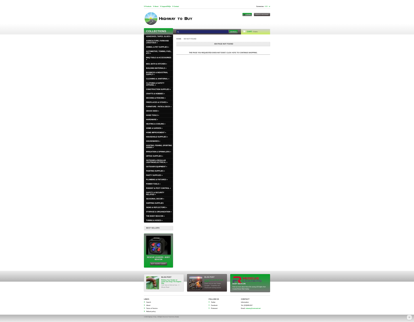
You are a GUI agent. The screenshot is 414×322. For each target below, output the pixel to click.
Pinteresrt (214, 308)
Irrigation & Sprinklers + (158, 152)
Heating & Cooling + (155, 124)
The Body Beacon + (155, 216)
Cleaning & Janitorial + (157, 79)
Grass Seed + (152, 111)
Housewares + (153, 141)
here (234, 53)
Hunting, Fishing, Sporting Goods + (159, 146)
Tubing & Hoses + (154, 220)
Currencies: (260, 6)
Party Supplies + (154, 175)
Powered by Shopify (173, 316)
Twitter (213, 302)
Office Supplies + (154, 156)
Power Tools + (153, 184)
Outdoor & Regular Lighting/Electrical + (156, 161)
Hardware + (152, 119)
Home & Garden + (154, 128)
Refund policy (151, 311)
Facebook (214, 305)
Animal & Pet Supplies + (157, 47)
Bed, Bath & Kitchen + (156, 64)
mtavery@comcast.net (253, 308)
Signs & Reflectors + (156, 207)
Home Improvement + (156, 132)
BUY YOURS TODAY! (158, 264)
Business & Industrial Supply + (157, 73)
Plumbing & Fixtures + (157, 179)
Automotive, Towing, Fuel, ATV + (158, 52)
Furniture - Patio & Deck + (158, 107)
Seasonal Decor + (155, 199)
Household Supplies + (157, 137)
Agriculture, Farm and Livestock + (157, 42)
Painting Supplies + (155, 171)
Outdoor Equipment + (156, 167)
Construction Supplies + (158, 89)
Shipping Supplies (155, 203)
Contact (176, 6)
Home (178, 39)
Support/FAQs (166, 6)
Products (148, 6)
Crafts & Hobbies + (155, 94)
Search (148, 302)
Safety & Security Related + (155, 193)
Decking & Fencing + (156, 98)
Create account (262, 14)
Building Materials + (156, 68)
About (156, 6)
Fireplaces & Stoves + (157, 102)
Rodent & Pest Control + (158, 188)
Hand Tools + (152, 115)
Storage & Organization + (159, 212)
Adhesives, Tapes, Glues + (158, 36)
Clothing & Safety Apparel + (155, 84)
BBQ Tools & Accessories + (158, 58)
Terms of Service (152, 308)
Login (248, 14)
